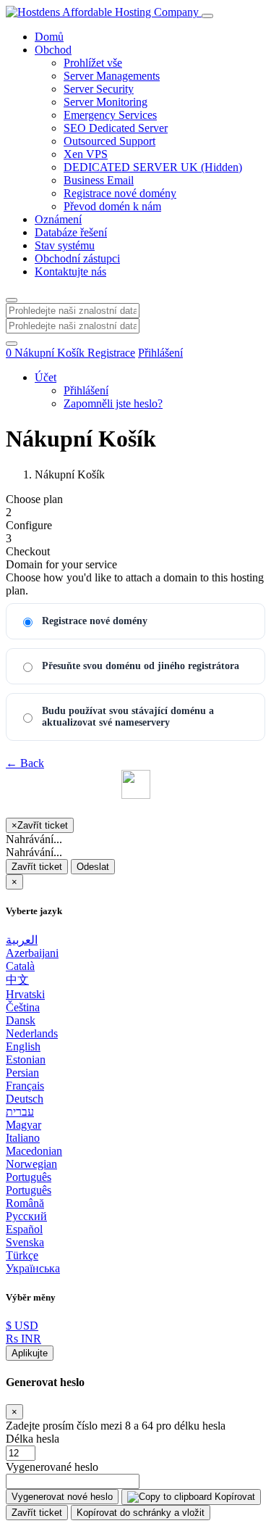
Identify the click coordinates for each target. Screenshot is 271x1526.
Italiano (23, 1138)
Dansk (20, 1020)
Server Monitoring (105, 102)
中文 (17, 980)
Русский (26, 1216)
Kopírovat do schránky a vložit (141, 1512)
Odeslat (93, 866)
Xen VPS (86, 154)
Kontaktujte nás (70, 271)
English (23, 1046)
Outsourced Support (109, 141)
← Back (25, 763)
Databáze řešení (71, 232)
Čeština (23, 1007)
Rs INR (23, 1338)
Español (24, 1229)
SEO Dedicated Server (116, 128)
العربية (22, 940)
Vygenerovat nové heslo (62, 1496)
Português (28, 1177)
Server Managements (112, 76)
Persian (22, 1072)
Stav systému (65, 245)
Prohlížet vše (93, 63)
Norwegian (31, 1164)
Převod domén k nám (112, 206)
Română (25, 1203)
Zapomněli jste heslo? (113, 403)
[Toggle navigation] (207, 16)
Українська (33, 1268)
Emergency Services (110, 115)
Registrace (111, 353)
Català (20, 966)
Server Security (99, 89)
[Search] (11, 343)
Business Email (99, 180)
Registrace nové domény (120, 193)
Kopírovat (233, 1496)
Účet (45, 377)
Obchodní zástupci (77, 258)
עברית (20, 1112)
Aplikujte (30, 1353)
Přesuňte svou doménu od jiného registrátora (140, 665)
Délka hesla (32, 1438)
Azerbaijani (32, 953)
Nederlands (32, 1033)
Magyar (23, 1125)
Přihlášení (160, 353)
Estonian (26, 1059)
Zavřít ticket (37, 866)
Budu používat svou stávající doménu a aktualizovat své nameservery (128, 716)
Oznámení (58, 219)
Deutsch (24, 1098)
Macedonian (34, 1151)
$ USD (22, 1325)
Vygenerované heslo (52, 1467)
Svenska (25, 1242)
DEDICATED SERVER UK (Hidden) (153, 167)
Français (25, 1085)
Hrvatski (25, 994)
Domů (49, 36)
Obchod (53, 49)
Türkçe (22, 1255)
